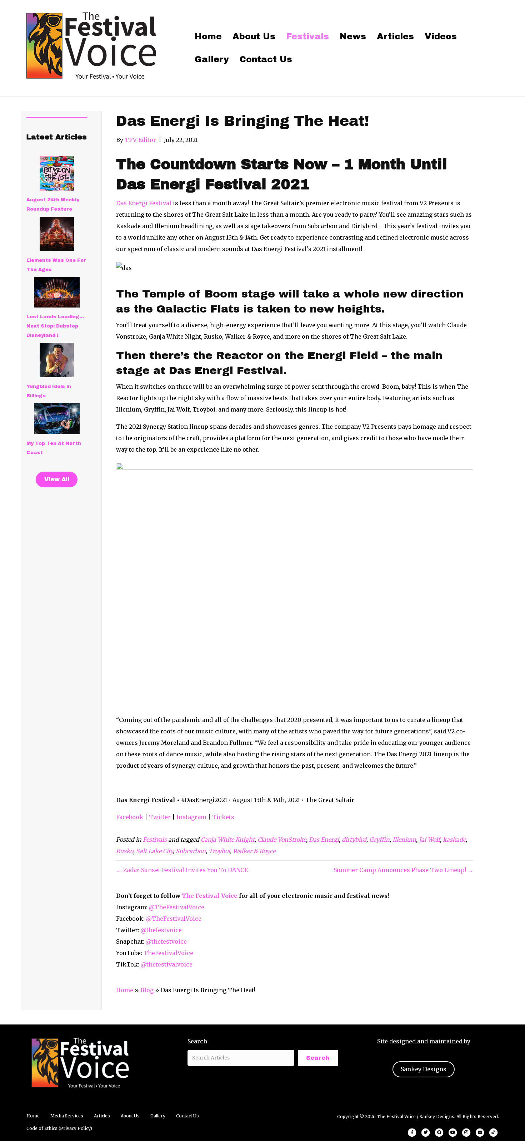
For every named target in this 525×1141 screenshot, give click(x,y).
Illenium (404, 839)
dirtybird (354, 839)
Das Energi (324, 839)
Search (197, 1041)
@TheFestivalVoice (176, 907)
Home (208, 36)
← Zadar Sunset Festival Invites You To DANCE (182, 870)
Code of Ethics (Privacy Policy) (59, 1128)
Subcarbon (191, 851)
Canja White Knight (228, 839)
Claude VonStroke (282, 839)
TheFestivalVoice (168, 952)
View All (56, 479)
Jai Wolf (429, 839)
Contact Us (266, 59)
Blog (147, 990)
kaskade (454, 839)
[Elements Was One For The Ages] (57, 234)
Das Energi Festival (143, 203)
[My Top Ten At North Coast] (57, 418)
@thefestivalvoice (166, 964)
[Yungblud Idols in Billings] (57, 360)
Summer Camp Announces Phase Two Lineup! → (403, 870)
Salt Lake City (154, 851)
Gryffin (379, 839)
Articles (395, 36)
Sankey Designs (423, 1069)
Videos (441, 36)
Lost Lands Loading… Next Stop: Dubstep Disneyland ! (55, 326)
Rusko (124, 851)
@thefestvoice (161, 930)
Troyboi (219, 851)
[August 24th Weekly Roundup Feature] (57, 173)
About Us (253, 36)
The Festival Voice (210, 895)
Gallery (212, 59)
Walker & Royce (254, 851)
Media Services (66, 1115)
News (353, 36)
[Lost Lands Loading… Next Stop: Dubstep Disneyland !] (57, 292)
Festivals (307, 36)
